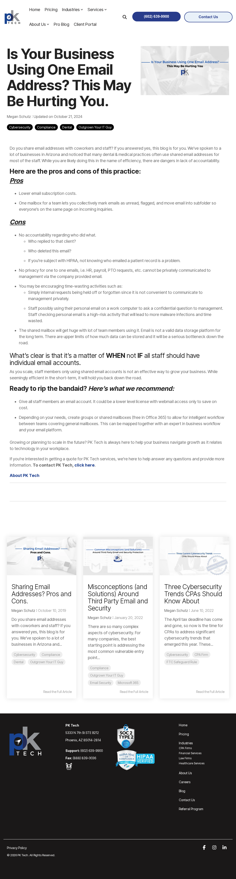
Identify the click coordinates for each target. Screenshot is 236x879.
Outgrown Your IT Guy (95, 127)
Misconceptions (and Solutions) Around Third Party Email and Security (118, 597)
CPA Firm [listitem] (201, 655)
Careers (184, 782)
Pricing (51, 9)
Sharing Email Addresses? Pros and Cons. (41, 594)
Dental (67, 127)
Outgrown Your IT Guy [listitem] (46, 662)
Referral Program (191, 809)
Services (95, 9)
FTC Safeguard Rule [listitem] (182, 662)
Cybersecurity (19, 127)
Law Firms (185, 758)
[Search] (125, 17)
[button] (205, 848)
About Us (37, 24)
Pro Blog (61, 24)
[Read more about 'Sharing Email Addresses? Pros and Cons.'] (41, 556)
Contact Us (187, 800)
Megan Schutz (19, 116)
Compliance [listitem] (51, 655)
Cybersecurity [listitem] (24, 655)
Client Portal (85, 24)
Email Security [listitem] (100, 683)
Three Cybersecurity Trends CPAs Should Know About (193, 594)
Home (34, 9)
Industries (71, 9)
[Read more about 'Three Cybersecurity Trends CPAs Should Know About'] (194, 556)
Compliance (46, 127)
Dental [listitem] (19, 662)
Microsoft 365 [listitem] (128, 683)
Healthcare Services (191, 763)
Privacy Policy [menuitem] (17, 848)
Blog (182, 791)
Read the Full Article (57, 692)
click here (84, 465)
